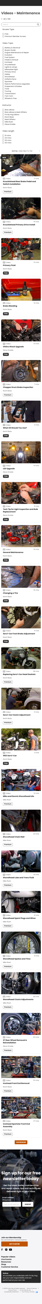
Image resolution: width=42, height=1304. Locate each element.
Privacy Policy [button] (12, 1290)
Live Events (6, 1259)
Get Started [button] (14, 1244)
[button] (38, 24)
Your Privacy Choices (28, 1292)
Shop (3, 1264)
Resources (6, 1262)
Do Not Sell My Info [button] (25, 1290)
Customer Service (9, 1267)
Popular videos (8, 1257)
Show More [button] (21, 1142)
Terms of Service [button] (32, 1288)
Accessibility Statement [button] (11, 1292)
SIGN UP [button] (28, 1204)
